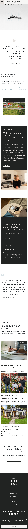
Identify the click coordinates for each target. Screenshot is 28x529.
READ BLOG (4, 338)
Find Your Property (14, 63)
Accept (14, 526)
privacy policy (13, 523)
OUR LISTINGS (14, 490)
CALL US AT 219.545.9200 (14, 511)
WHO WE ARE (14, 496)
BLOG (14, 501)
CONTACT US (14, 463)
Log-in (14, 507)
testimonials (14, 499)
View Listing (5, 94)
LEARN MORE (6, 165)
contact (14, 504)
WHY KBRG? (14, 493)
